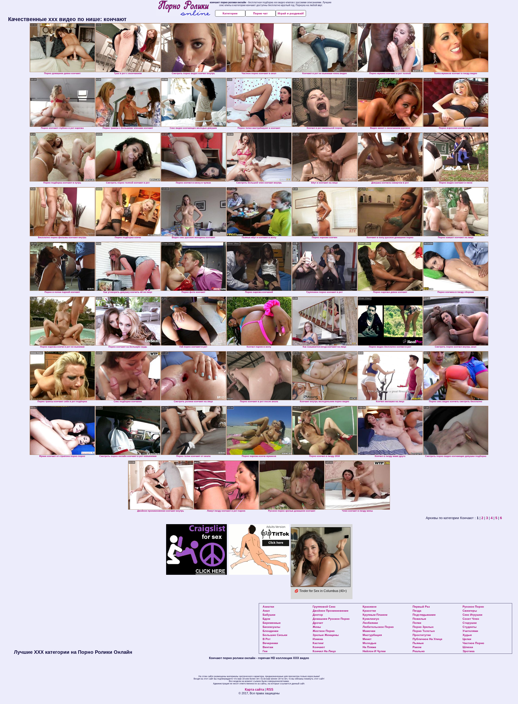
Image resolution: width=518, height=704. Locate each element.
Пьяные (418, 643)
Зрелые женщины (326, 635)
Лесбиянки (370, 622)
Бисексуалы (271, 626)
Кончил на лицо (324, 651)
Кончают (319, 647)
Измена (318, 639)
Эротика (468, 651)
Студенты (470, 626)
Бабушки (269, 614)
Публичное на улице (427, 639)
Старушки (470, 622)
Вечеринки (270, 643)
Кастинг (318, 643)
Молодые (369, 643)
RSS (269, 689)
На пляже (369, 647)
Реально (419, 651)
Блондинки (270, 631)
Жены (317, 626)
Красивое (370, 606)
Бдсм (266, 618)
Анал (266, 610)
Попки (417, 622)
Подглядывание (424, 614)
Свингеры (470, 610)
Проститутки (422, 635)
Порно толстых (424, 631)
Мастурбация (372, 635)
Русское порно (473, 606)
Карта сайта (254, 689)
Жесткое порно (324, 631)
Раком (417, 647)
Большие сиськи (275, 635)
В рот (267, 639)
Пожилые (419, 618)
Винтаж (268, 647)
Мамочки (369, 631)
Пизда (417, 610)
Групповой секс (324, 606)
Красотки (369, 610)
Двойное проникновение (330, 610)
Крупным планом (375, 614)
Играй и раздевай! (291, 13)
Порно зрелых (423, 626)
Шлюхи (468, 647)
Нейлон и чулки (374, 651)
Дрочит (318, 622)
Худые (467, 635)
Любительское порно (378, 626)
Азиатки (268, 606)
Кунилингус (371, 618)
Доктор (318, 614)
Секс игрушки (472, 614)
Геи (265, 651)
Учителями (470, 631)
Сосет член (471, 618)
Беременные (272, 622)
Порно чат (260, 13)
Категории (230, 13)
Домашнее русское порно (331, 618)
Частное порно (473, 643)
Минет (367, 639)
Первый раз (421, 606)
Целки (467, 639)
